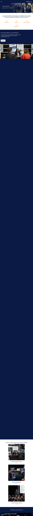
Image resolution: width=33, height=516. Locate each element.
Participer (16, 462)
